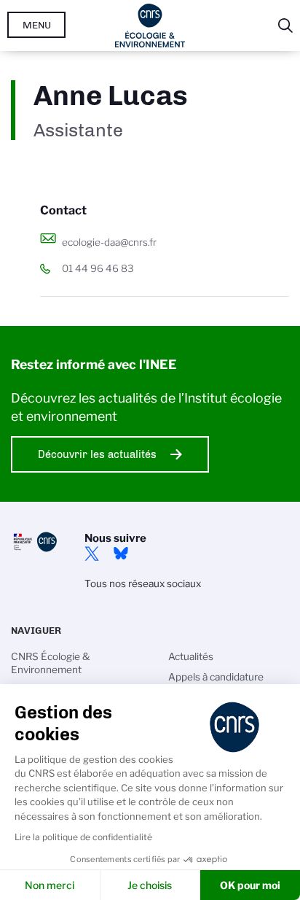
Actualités (190, 656)
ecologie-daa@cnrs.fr (109, 242)
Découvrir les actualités (97, 454)
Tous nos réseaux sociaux (142, 583)
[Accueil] (150, 25)
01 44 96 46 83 (98, 268)
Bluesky (121, 553)
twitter (92, 553)
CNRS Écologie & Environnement (50, 663)
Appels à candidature (216, 677)
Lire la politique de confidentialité (83, 836)
